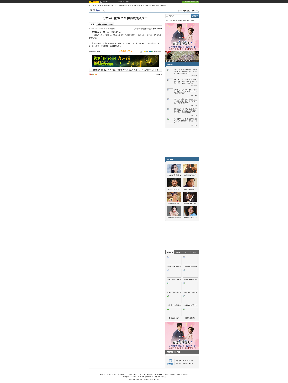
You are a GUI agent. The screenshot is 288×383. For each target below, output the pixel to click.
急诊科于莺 (177, 119)
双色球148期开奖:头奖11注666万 (121, 70)
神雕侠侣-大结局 (174, 318)
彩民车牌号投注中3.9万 (101, 70)
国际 (184, 11)
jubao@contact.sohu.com (151, 379)
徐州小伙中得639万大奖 (142, 70)
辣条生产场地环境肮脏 (174, 292)
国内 (180, 11)
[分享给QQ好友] (147, 51)
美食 (161, 6)
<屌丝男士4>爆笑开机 (174, 305)
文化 (101, 6)
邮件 (127, 2)
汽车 (135, 6)
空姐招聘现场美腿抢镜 (174, 279)
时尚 (142, 6)
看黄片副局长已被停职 (174, 266)
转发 (192, 76)
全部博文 (185, 374)
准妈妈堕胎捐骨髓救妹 (190, 279)
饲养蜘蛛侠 (179, 20)
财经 (124, 6)
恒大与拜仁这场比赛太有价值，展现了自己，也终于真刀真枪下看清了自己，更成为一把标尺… (185, 81)
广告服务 (129, 374)
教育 (150, 6)
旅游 (157, 6)
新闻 (94, 6)
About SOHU (158, 374)
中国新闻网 (111, 29)
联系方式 (142, 374)
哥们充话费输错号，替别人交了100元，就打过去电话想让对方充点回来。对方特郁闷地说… (185, 111)
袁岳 (175, 69)
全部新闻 (179, 374)
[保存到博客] (157, 51)
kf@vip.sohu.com (188, 363)
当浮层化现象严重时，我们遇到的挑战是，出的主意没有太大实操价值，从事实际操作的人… (185, 71)
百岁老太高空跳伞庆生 (190, 292)
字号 (152, 29)
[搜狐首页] (94, 1)
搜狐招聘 (123, 374)
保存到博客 (158, 29)
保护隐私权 (150, 374)
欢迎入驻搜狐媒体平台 (191, 1)
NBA (112, 6)
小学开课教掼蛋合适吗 (190, 266)
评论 (197, 11)
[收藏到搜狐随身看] (152, 51)
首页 (90, 6)
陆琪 (175, 99)
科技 (131, 6)
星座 (164, 6)
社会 (188, 11)
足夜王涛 (176, 79)
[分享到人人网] (150, 51)
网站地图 (172, 374)
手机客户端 (138, 29)
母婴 (153, 6)
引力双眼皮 (191, 20)
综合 (104, 11)
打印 (146, 29)
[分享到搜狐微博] (145, 51)
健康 (146, 6)
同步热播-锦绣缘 (190, 318)
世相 (127, 6)
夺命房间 (185, 20)
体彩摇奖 (155, 70)
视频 (116, 6)
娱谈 (120, 6)
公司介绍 (166, 374)
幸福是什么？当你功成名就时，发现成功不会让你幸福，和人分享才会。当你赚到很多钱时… (185, 101)
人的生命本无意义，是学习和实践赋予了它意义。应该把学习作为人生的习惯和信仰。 (185, 91)
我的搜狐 (121, 2)
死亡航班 (172, 20)
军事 (97, 6)
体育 (109, 6)
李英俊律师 (177, 109)
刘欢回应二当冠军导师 (190, 305)
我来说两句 (105, 24)
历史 (105, 6)
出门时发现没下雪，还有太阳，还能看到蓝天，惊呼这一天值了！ (185, 120)
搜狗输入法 (109, 374)
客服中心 (136, 374)
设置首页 (102, 374)
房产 (138, 6)
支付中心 (116, 374)
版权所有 (163, 377)
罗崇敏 (176, 89)
